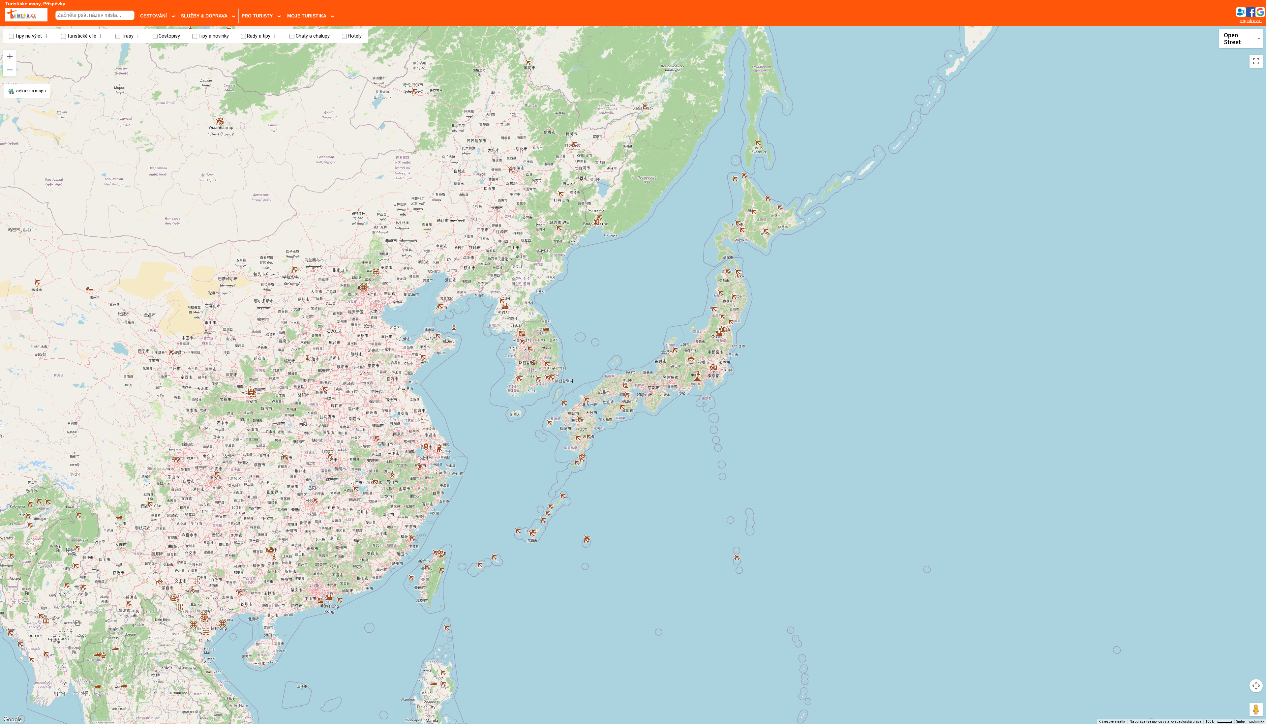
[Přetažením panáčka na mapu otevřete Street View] (1256, 709)
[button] (97, 684)
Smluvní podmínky (1250, 721)
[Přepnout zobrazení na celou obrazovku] (1256, 61)
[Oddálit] (9, 69)
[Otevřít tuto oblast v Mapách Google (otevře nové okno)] (12, 719)
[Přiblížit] (9, 56)
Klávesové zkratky (1112, 721)
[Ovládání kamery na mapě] (1256, 685)
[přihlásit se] (1250, 15)
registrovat (1251, 20)
